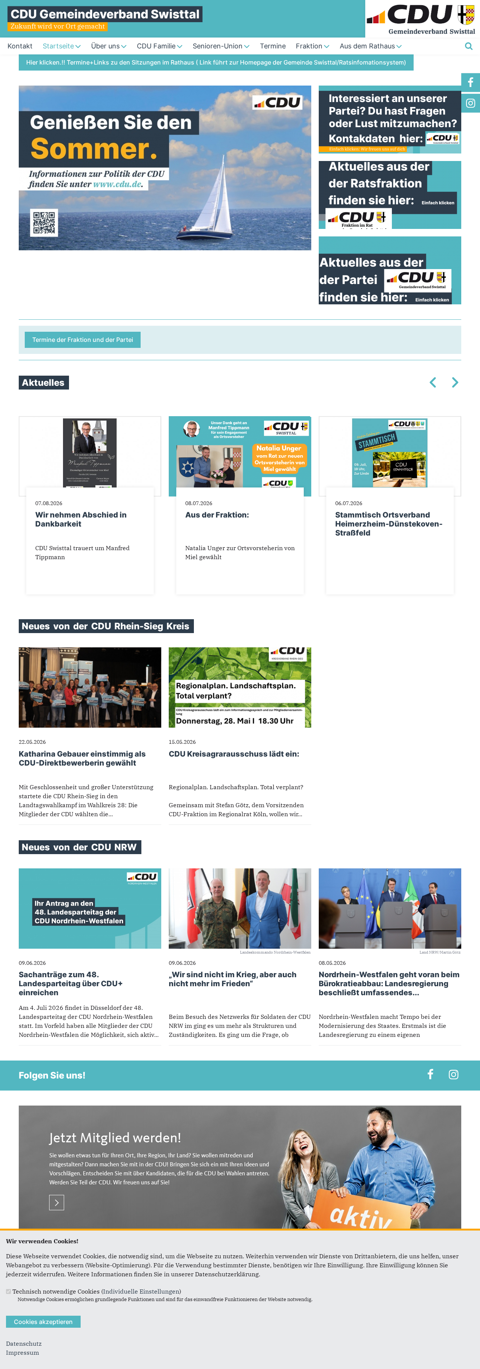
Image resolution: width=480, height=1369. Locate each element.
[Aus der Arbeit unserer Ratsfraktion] (390, 195)
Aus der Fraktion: (217, 514)
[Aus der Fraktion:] (240, 420)
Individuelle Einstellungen (141, 1291)
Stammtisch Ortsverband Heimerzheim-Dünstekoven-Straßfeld (388, 523)
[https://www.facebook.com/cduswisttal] (470, 82)
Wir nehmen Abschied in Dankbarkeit (81, 519)
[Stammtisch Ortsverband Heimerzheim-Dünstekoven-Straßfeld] (390, 420)
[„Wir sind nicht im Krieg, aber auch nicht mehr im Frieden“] (240, 873)
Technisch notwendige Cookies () (96, 1291)
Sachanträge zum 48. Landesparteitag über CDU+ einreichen (71, 983)
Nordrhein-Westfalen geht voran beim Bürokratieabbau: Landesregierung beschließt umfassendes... (389, 983)
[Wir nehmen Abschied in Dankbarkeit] (90, 420)
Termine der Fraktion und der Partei (82, 339)
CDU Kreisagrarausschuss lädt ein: (234, 753)
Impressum (22, 1352)
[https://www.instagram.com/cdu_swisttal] (470, 103)
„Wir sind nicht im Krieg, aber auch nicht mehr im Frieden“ (233, 979)
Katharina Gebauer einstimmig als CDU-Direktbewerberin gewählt (82, 758)
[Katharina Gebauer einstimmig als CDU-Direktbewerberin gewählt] (90, 652)
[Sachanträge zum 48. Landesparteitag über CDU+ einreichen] (90, 873)
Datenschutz (24, 1343)
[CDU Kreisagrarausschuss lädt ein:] (240, 652)
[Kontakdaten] (390, 119)
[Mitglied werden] (240, 1110)
